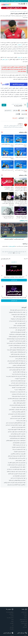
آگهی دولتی (25, 627)
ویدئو (12, 619)
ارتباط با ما (25, 614)
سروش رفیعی (5, 59)
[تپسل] (1, 83)
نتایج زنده (11, 623)
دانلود (4, 105)
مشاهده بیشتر (13, 262)
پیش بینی (11, 627)
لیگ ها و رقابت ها (10, 617)
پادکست (12, 615)
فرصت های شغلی (24, 621)
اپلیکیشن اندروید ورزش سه (6, 3)
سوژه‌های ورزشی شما (9, 612)
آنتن (12, 625)
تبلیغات (25, 615)
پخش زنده (11, 629)
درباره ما (25, 617)
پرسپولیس (19, 44)
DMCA (25, 625)
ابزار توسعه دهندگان (23, 619)
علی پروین (20, 57)
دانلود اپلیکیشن (24, 612)
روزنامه (12, 621)
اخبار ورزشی (11, 614)
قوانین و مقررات (12, 246)
